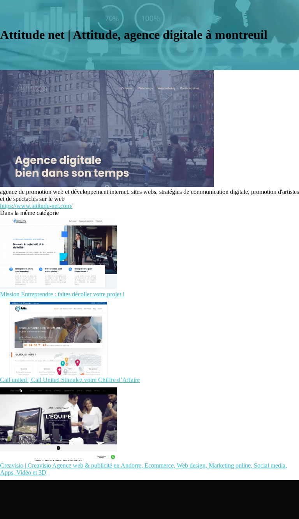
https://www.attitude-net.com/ (36, 205)
